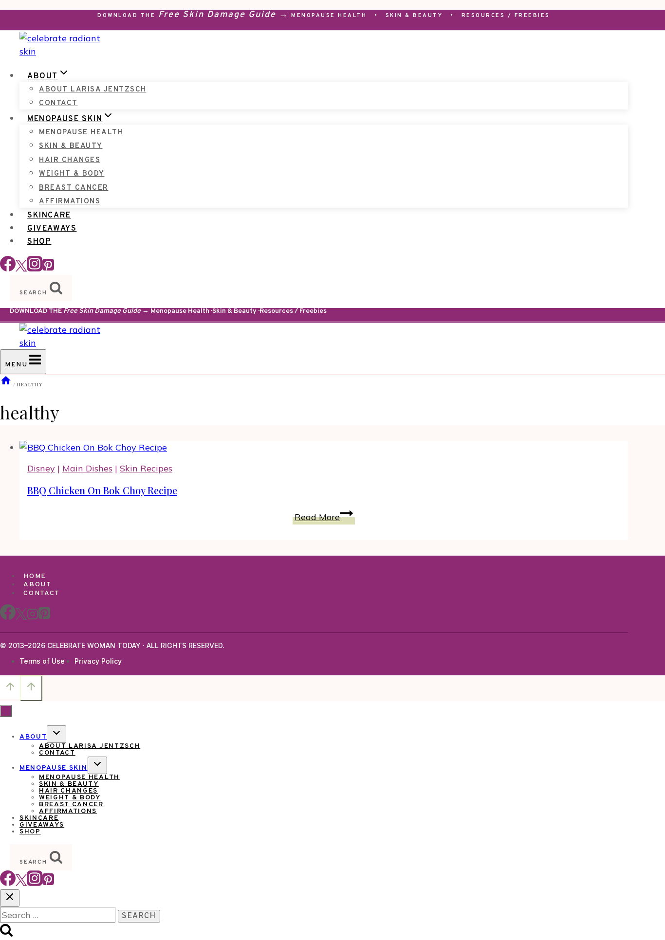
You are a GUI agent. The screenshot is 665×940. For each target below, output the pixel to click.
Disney (41, 468)
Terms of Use (42, 661)
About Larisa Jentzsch (93, 89)
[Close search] (9, 898)
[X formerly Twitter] (21, 268)
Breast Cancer (74, 188)
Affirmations (69, 201)
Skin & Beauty (414, 15)
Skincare (49, 215)
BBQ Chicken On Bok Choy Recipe (102, 490)
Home (34, 576)
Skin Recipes (146, 468)
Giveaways (51, 229)
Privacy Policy (98, 661)
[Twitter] (21, 882)
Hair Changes (69, 160)
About (37, 584)
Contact (58, 103)
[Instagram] (34, 268)
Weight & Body (72, 174)
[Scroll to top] (10, 688)
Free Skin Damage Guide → (223, 14)
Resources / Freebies (506, 15)
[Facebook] (8, 268)
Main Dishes (87, 468)
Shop (39, 242)
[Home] (6, 384)
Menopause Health (329, 15)
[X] (21, 618)
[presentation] (323, 447)
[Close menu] (6, 711)
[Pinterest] (48, 268)
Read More (325, 516)
